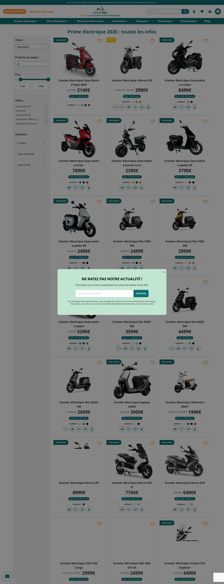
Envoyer (141, 293)
